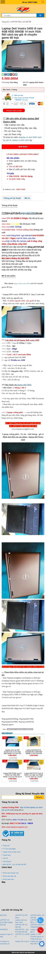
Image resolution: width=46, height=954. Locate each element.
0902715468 (32, 2)
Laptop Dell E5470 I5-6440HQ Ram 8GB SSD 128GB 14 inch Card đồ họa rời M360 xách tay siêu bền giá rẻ (33, 753)
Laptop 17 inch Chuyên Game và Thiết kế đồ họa (36, 936)
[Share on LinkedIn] (16, 74)
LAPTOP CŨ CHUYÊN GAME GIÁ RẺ (6, 922)
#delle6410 (28, 729)
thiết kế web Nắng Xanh (27, 952)
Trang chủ (5, 21)
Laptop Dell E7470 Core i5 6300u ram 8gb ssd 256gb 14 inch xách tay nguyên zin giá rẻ (33, 775)
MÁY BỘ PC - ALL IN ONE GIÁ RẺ (22, 930)
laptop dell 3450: (25, 385)
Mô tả (27, 198)
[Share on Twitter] (8, 74)
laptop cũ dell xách (20, 140)
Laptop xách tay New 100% (21, 921)
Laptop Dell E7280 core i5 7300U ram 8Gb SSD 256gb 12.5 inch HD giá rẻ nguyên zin (12, 775)
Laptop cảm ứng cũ (22, 941)
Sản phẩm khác (7, 733)
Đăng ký (39, 797)
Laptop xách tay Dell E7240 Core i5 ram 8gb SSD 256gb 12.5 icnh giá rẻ (12, 752)
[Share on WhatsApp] (3, 74)
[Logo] (23, 9)
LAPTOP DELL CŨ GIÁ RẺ (21, 21)
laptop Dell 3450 (28, 213)
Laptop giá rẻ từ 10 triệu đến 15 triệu (37, 942)
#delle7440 (11, 729)
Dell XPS (3, 915)
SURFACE (4, 929)
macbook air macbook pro (5, 942)
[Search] (40, 15)
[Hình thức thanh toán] (23, 96)
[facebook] (41, 943)
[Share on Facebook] (5, 74)
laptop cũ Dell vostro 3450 (22, 283)
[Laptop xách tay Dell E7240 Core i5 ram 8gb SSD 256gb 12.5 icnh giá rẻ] (12, 741)
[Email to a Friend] (11, 74)
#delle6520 (20, 729)
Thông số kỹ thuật (12, 198)
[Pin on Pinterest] (13, 74)
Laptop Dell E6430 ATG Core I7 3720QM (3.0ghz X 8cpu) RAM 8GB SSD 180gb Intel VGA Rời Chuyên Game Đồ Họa (23, 709)
